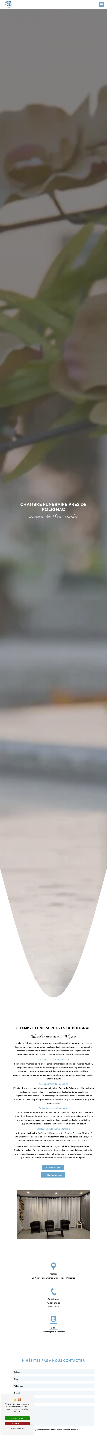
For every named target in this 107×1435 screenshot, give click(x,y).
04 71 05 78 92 (53, 1303)
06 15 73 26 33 (53, 1306)
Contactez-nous (54, 1175)
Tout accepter (17, 1418)
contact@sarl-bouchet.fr (54, 1331)
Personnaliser (17, 1428)
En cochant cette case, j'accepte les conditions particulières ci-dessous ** (47, 1429)
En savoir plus (55, 1167)
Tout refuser (17, 1423)
